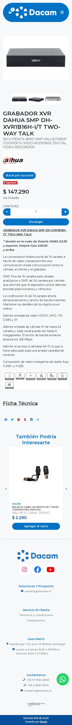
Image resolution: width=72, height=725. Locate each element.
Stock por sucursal (19, 175)
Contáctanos (36, 620)
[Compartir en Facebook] (6, 419)
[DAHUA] (13, 160)
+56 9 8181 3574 (38, 685)
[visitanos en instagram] (24, 569)
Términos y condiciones (36, 615)
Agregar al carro (36, 526)
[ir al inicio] (37, 556)
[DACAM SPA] (36, 12)
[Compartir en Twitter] (12, 419)
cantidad (11, 206)
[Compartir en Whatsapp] (38, 419)
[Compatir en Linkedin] (31, 419)
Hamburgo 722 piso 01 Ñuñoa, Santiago (38, 644)
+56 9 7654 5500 (37, 679)
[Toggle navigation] (62, 12)
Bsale (43, 721)
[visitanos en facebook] (37, 569)
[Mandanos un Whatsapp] (63, 679)
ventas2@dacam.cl (38, 690)
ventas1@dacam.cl (38, 591)
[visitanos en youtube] (50, 569)
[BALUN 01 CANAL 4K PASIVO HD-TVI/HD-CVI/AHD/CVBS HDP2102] (36, 473)
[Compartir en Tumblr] (25, 419)
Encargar (36, 222)
